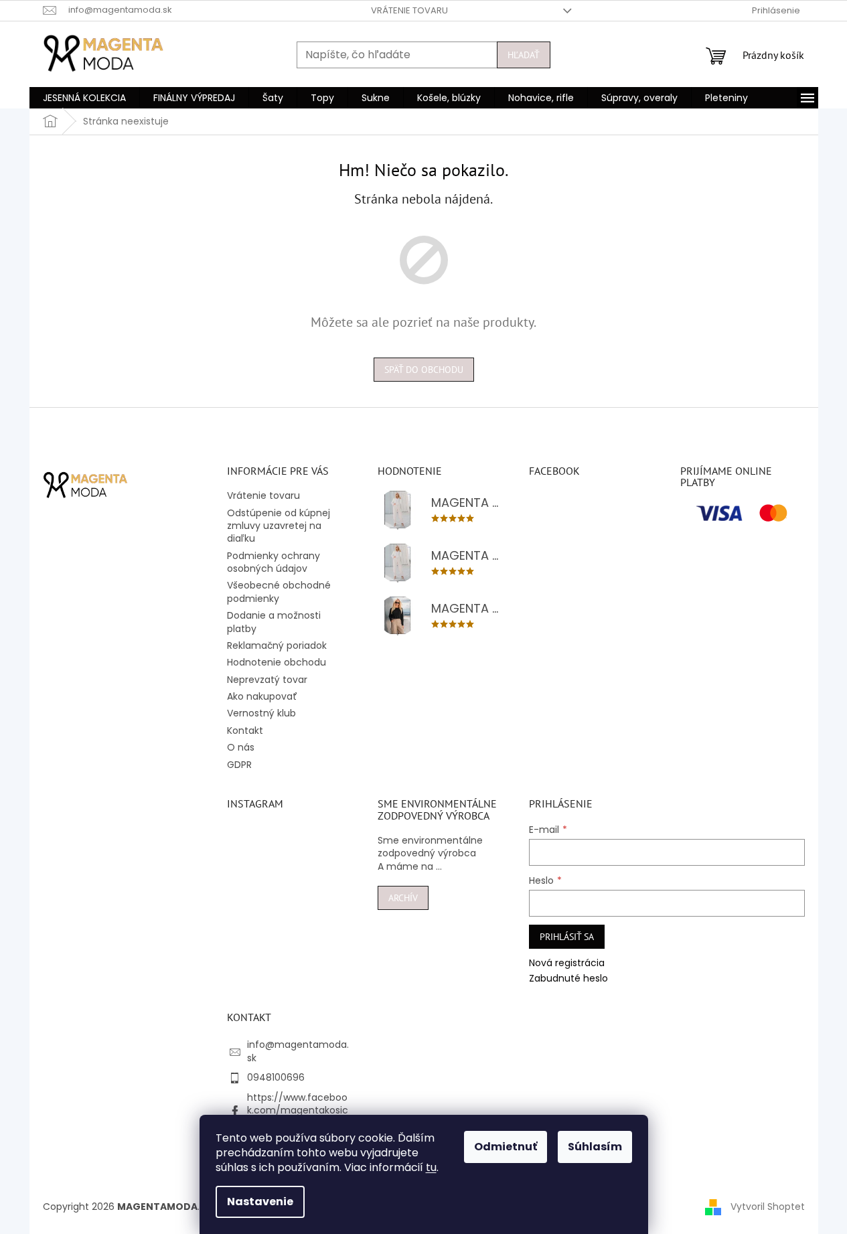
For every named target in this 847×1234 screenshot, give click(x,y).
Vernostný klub (261, 713)
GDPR (239, 764)
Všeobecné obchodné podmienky (279, 592)
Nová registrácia (567, 963)
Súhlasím (595, 1146)
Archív (403, 898)
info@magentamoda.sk (298, 1051)
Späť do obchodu (423, 370)
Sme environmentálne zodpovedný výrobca (430, 847)
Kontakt (245, 730)
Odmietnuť (505, 1146)
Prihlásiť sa (567, 937)
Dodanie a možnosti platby (274, 622)
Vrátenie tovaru (409, 10)
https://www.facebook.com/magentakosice (297, 1110)
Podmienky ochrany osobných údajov (273, 562)
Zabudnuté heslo (568, 978)
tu (431, 1167)
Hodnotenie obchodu (276, 662)
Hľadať (524, 55)
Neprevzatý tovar (267, 679)
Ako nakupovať (262, 696)
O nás (240, 747)
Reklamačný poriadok (277, 645)
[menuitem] (84, 97)
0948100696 (276, 1077)
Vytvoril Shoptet (767, 1206)
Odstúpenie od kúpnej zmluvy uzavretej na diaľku (278, 526)
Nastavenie (260, 1201)
